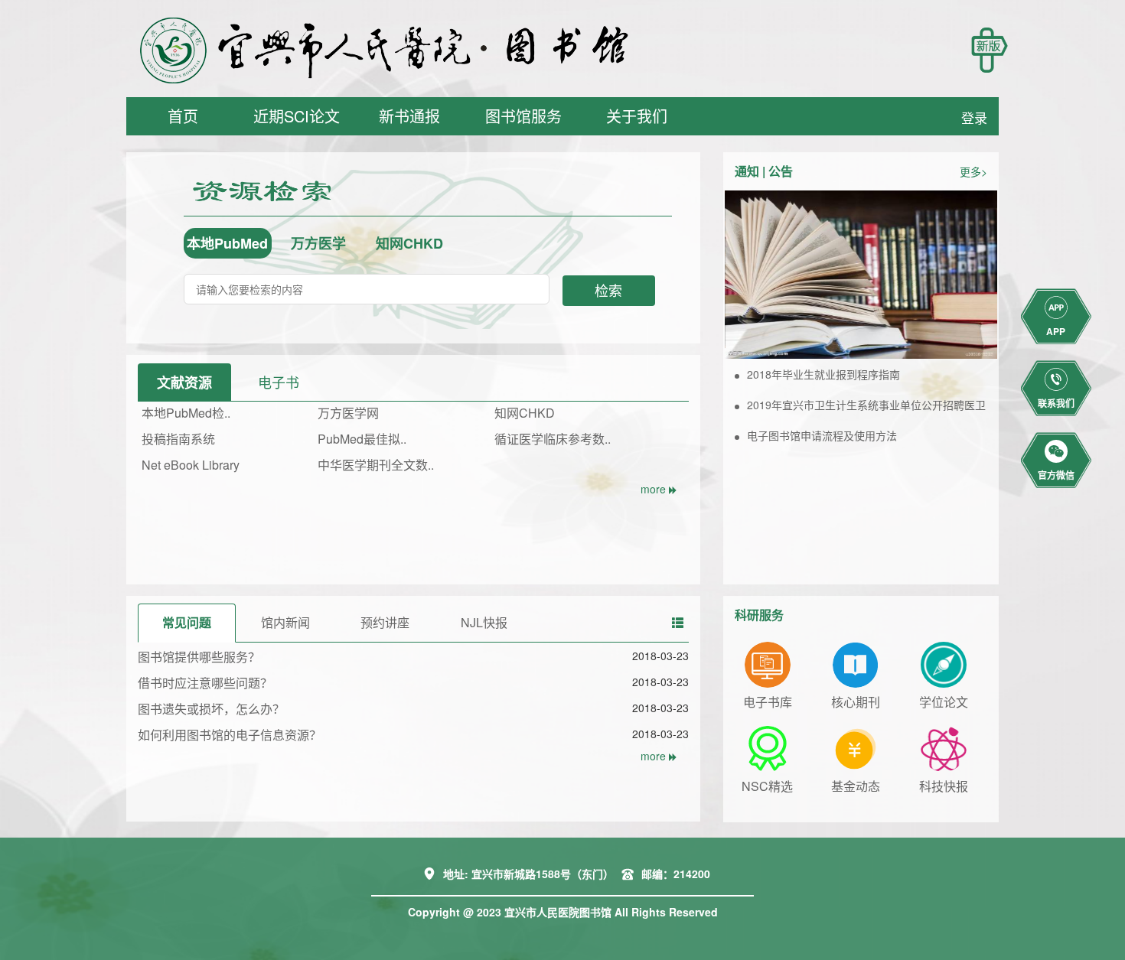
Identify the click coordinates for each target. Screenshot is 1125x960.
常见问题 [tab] (186, 622)
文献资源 (184, 382)
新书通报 (409, 116)
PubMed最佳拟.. (362, 438)
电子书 (278, 382)
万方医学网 (348, 412)
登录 (974, 117)
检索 (608, 290)
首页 (183, 116)
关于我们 (636, 116)
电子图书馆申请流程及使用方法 (822, 435)
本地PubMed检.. (186, 412)
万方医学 (318, 243)
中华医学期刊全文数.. (376, 464)
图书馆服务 (523, 116)
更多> (973, 171)
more (655, 488)
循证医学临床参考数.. (552, 438)
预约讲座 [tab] (384, 622)
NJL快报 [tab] (484, 622)
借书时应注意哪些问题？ (205, 683)
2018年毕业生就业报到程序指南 (823, 374)
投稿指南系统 (178, 438)
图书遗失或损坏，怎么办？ (211, 709)
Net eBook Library (191, 464)
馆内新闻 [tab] (285, 622)
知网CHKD (409, 243)
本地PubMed (227, 243)
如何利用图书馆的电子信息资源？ (229, 735)
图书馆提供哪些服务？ (199, 656)
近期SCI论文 (296, 116)
